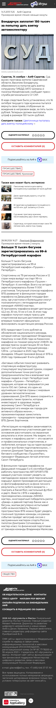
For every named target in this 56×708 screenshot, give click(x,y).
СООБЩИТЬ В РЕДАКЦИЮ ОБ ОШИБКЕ (23, 609)
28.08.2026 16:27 (9, 240)
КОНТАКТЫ (40, 594)
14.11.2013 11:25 (8, 12)
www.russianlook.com (12, 71)
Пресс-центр (10, 598)
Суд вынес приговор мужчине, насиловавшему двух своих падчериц (30, 215)
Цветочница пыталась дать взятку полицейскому (25, 122)
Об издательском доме (17, 594)
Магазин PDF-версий (32, 598)
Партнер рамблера (27, 694)
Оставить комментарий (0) (28, 146)
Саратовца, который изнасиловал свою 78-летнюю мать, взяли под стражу (33, 225)
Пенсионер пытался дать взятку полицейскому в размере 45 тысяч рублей (33, 187)
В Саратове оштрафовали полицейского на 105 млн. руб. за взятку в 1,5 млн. (32, 206)
